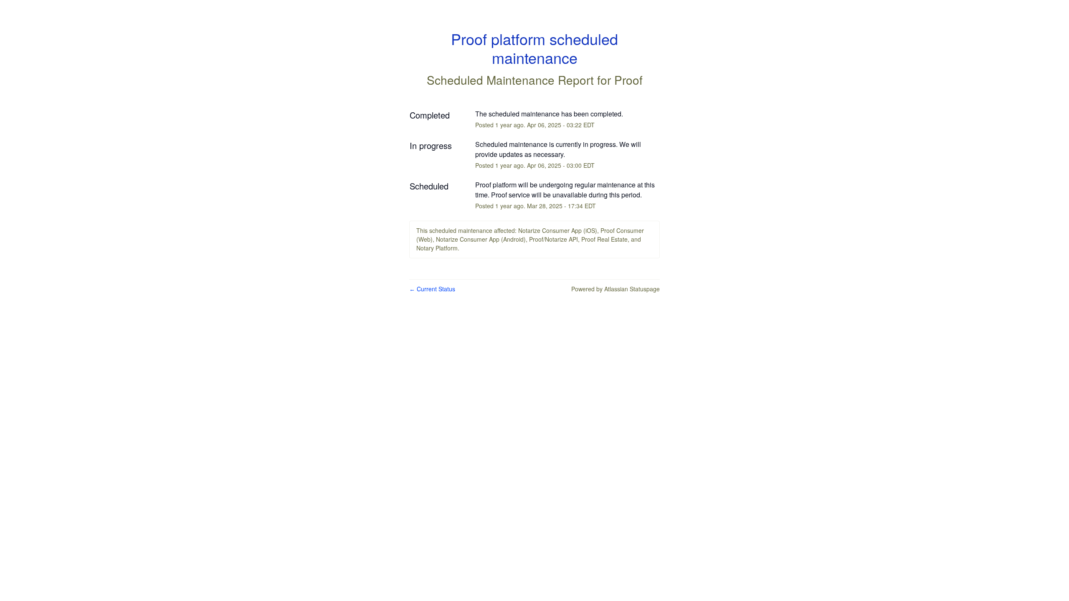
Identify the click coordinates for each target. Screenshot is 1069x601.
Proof (628, 79)
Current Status (432, 289)
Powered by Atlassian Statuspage (615, 289)
